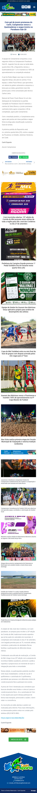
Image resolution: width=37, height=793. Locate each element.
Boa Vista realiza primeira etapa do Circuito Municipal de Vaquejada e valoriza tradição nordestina (18, 441)
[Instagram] (29, 7)
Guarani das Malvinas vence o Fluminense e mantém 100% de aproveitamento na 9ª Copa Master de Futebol (18, 397)
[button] (34, 7)
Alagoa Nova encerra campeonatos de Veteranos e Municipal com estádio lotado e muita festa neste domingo (17, 565)
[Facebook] (23, 7)
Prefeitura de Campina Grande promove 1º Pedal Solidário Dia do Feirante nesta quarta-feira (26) (18, 265)
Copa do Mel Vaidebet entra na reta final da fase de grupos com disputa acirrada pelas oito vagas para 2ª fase (18, 353)
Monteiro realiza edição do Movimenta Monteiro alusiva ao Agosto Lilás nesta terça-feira (18, 537)
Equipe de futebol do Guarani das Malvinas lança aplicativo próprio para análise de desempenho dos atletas (18, 309)
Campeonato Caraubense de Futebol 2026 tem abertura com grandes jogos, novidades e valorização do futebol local (18, 509)
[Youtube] (26, 7)
